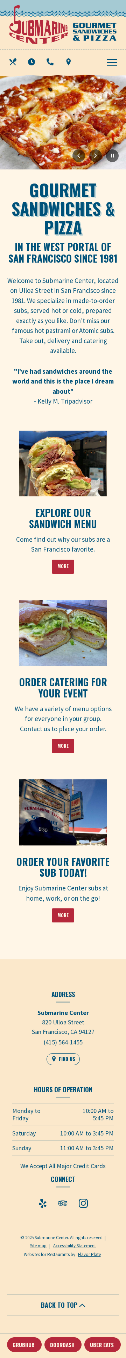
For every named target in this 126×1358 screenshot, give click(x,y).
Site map (38, 1246)
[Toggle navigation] (112, 62)
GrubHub (24, 1345)
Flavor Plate (89, 1254)
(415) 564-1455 (63, 1042)
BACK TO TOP (60, 1304)
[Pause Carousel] (112, 156)
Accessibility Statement (74, 1246)
